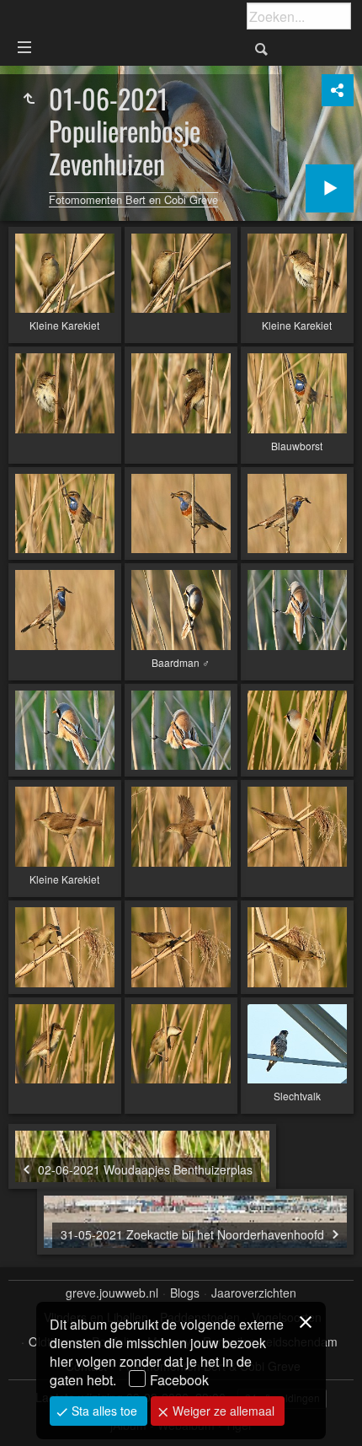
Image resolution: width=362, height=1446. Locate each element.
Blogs (185, 1293)
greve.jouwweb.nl (112, 1293)
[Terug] (29, 99)
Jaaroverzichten (253, 1293)
